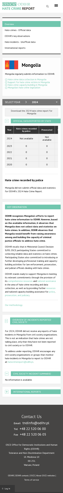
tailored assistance (46, 281)
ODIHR (11, 475)
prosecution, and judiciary (17, 295)
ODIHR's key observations (17, 35)
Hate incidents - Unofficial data (20, 41)
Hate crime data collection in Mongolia (27, 79)
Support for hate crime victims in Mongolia (29, 82)
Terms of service (31, 479)
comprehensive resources (20, 281)
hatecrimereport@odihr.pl (20, 361)
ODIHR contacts (22, 475)
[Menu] (56, 5)
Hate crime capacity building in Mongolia (27, 84)
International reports (15, 47)
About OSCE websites (45, 475)
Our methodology (13, 304)
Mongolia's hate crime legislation (24, 87)
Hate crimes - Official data (18, 30)
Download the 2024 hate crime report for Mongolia (31, 112)
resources (51, 288)
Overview (9, 24)
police (52, 291)
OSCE (32, 475)
